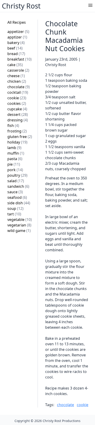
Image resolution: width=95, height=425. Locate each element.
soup (15, 208)
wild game (19, 230)
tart (14, 214)
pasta (14, 158)
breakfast (19, 59)
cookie (16, 97)
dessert (17, 114)
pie (13, 164)
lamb (14, 147)
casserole (18, 70)
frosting (17, 131)
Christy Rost (21, 6)
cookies (16, 103)
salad (15, 180)
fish (13, 125)
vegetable (19, 219)
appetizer (18, 31)
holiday (17, 142)
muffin (15, 153)
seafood (17, 197)
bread (16, 53)
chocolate (18, 86)
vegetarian (19, 225)
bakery (16, 42)
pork (15, 169)
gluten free (19, 136)
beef (15, 48)
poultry (17, 175)
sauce (15, 191)
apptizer (17, 37)
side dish (18, 202)
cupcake (17, 108)
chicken (16, 81)
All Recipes (16, 22)
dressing (17, 120)
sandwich (18, 186)
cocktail (17, 92)
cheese (16, 75)
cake (15, 64)
